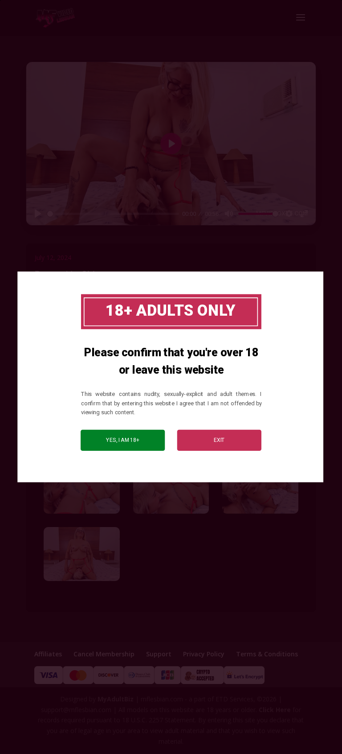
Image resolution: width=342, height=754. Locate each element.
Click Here (275, 709)
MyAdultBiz (116, 699)
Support (158, 654)
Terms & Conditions (267, 654)
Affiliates (48, 654)
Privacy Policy (203, 654)
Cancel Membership (103, 654)
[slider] (113, 214)
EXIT (219, 440)
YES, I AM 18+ (122, 440)
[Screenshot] (82, 513)
